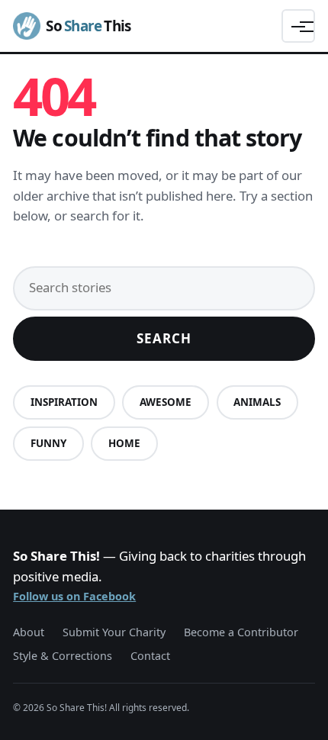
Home (124, 443)
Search (164, 338)
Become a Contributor (241, 632)
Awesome (165, 402)
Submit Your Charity (114, 632)
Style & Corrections (62, 655)
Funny (48, 443)
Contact (150, 655)
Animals (257, 402)
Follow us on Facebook (74, 596)
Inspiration (64, 402)
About (28, 632)
